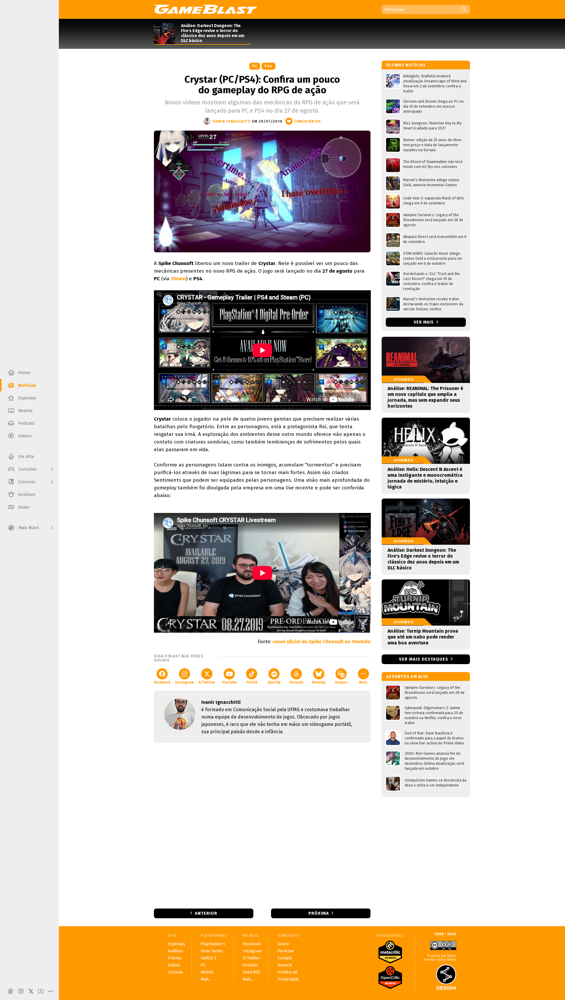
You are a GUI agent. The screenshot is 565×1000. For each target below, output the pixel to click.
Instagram (184, 682)
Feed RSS (251, 972)
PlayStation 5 (213, 943)
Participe (285, 951)
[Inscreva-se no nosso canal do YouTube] (41, 991)
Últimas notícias (406, 65)
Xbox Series (212, 951)
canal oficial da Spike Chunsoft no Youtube (321, 642)
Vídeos (174, 965)
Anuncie (284, 965)
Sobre (283, 943)
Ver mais (424, 322)
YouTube (229, 682)
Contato (284, 958)
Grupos (341, 682)
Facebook (162, 682)
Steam (178, 279)
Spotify (273, 682)
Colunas (175, 972)
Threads (296, 682)
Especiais (176, 943)
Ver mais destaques (423, 659)
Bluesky (318, 682)
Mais (363, 682)
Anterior (206, 913)
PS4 (268, 66)
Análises (175, 951)
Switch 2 (208, 958)
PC (254, 66)
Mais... (206, 979)
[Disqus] (262, 825)
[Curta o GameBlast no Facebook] (10, 991)
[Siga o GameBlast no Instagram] (21, 991)
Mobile (207, 972)
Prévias (175, 958)
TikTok (251, 682)
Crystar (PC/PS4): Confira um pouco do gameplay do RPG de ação (262, 84)
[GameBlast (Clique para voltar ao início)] (205, 9)
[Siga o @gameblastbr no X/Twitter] (31, 991)
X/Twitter (207, 682)
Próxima (318, 913)
